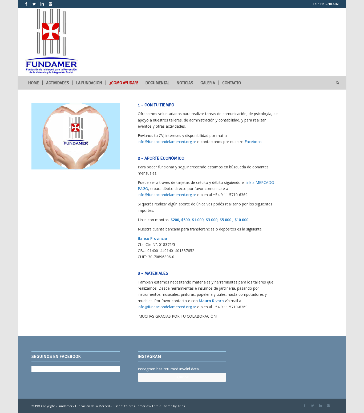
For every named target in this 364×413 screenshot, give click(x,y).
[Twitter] (34, 4)
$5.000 (225, 219)
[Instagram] (50, 4)
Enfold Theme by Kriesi (168, 406)
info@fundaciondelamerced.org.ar (167, 141)
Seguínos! (182, 377)
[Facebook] (26, 4)
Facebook (253, 141)
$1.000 (198, 219)
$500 (185, 219)
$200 (175, 219)
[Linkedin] (42, 4)
